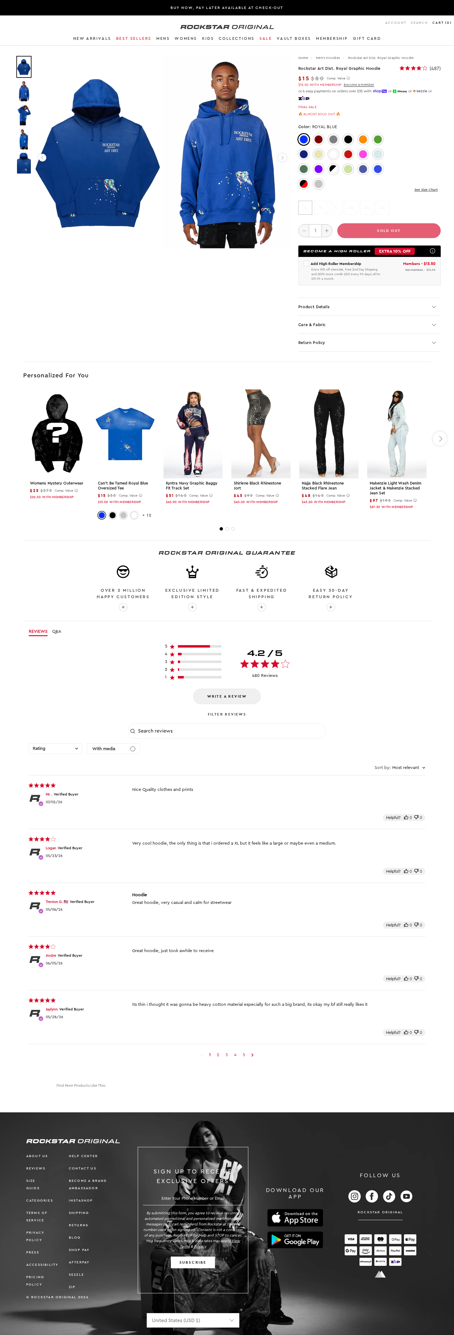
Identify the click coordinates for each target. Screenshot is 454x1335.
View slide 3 (233, 529)
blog (75, 1237)
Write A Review (227, 696)
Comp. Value (336, 78)
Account (395, 22)
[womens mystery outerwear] (57, 433)
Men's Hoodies (328, 58)
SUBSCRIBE (193, 1262)
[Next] (282, 158)
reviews (35, 1168)
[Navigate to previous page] (201, 1055)
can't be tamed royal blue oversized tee (123, 485)
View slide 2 (227, 529)
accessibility (42, 1264)
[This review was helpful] (406, 818)
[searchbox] (231, 731)
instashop (81, 1200)
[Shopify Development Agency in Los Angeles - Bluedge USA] (380, 1274)
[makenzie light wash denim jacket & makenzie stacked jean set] (397, 433)
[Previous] (42, 158)
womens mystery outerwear (56, 483)
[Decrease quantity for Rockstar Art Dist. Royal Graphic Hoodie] (303, 230)
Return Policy (311, 343)
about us (37, 1156)
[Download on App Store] (295, 1218)
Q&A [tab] (56, 631)
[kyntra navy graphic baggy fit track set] (193, 433)
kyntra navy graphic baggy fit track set (192, 485)
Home (303, 58)
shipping (79, 1213)
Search (419, 22)
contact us (82, 1168)
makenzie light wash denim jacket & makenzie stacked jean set (396, 488)
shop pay (79, 1250)
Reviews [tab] (38, 631)
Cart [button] (442, 22)
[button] (92, 39)
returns (78, 1225)
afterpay (79, 1262)
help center (83, 1156)
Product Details (314, 307)
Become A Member (359, 84)
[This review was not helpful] (416, 818)
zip (72, 1287)
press (32, 1252)
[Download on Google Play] (295, 1240)
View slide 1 (221, 529)
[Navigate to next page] (252, 1055)
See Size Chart (426, 189)
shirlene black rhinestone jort (257, 485)
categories (39, 1200)
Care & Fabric (312, 325)
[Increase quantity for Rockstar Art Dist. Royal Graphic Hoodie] (327, 230)
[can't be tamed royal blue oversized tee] (125, 433)
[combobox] (55, 748)
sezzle (76, 1274)
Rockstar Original (380, 1212)
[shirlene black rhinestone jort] (261, 433)
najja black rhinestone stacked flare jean (323, 485)
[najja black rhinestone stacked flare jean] (329, 433)
